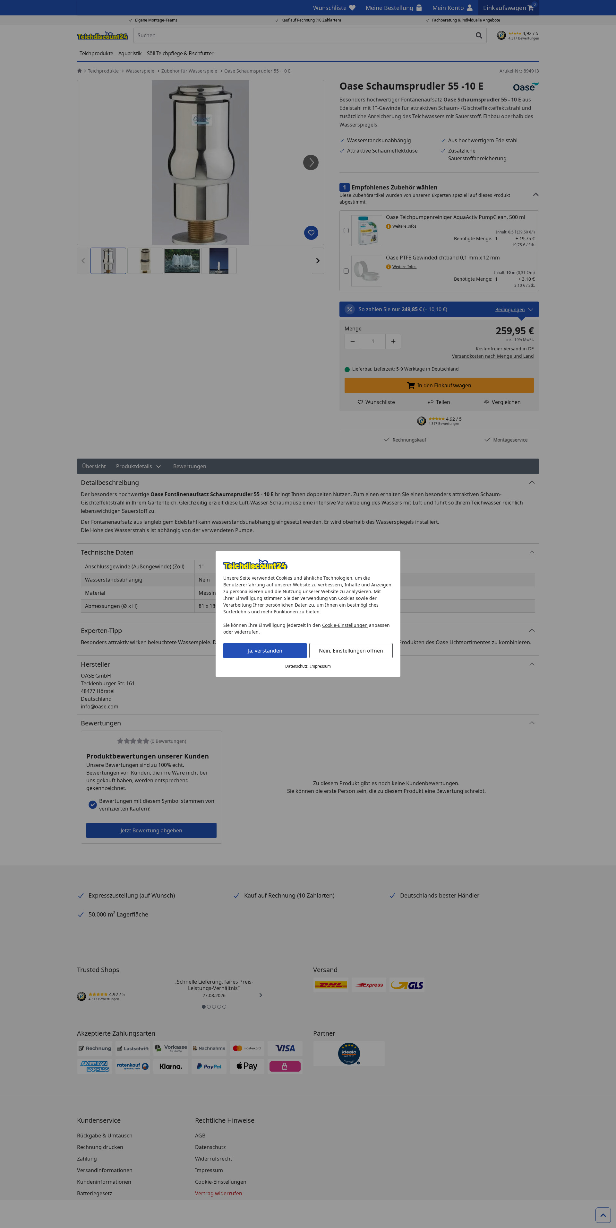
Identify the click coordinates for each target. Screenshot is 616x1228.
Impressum (320, 666)
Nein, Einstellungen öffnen (351, 650)
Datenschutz (296, 666)
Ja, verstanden (265, 650)
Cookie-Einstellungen (345, 625)
